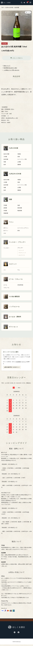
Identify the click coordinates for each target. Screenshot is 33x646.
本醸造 (19, 154)
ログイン (24, 361)
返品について (7, 65)
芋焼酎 (5, 205)
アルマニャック (22, 252)
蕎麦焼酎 (19, 210)
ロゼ (5, 233)
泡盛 (18, 205)
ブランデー (20, 247)
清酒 (18, 156)
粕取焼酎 (19, 208)
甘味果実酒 (20, 285)
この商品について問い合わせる (11, 70)
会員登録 (18, 361)
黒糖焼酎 (6, 213)
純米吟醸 (6, 159)
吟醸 (5, 161)
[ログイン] (24, 2)
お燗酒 (19, 161)
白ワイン (6, 230)
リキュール (6, 287)
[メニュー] (30, 2)
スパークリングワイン (23, 228)
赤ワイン (6, 228)
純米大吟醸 (6, 154)
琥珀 (18, 230)
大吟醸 (5, 156)
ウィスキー (6, 248)
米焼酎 (5, 210)
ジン (5, 269)
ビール (5, 285)
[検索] (21, 2)
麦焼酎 (5, 208)
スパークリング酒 (21, 159)
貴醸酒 (19, 164)
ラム (18, 269)
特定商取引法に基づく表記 (10, 67)
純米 (5, 164)
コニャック (21, 250)
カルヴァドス (22, 255)
